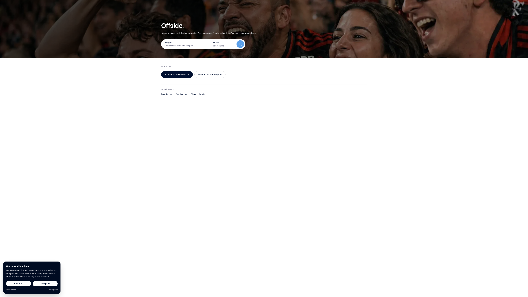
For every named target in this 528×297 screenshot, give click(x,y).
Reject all (18, 283)
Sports (202, 94)
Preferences (11, 290)
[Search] (240, 44)
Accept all (45, 283)
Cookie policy (53, 290)
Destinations (181, 94)
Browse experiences (175, 74)
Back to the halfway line (210, 74)
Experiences (166, 94)
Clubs (193, 94)
